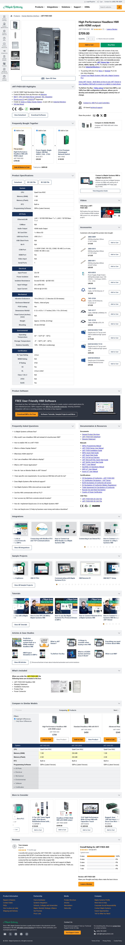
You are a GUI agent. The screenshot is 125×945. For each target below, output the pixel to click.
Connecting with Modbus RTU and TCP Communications (41, 540)
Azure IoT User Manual (90, 471)
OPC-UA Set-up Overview (91, 457)
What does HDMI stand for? (23, 454)
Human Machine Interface (30, 16)
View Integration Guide (100, 191)
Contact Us (107, 1)
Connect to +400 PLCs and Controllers (96, 103)
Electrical (19, 772)
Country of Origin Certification (92, 492)
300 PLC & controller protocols (56, 407)
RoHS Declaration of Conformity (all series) (96, 483)
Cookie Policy (118, 941)
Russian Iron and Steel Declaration (93, 490)
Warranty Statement (88, 439)
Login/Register (90, 1)
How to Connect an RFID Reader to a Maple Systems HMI (63, 541)
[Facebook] (98, 115)
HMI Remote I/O (85, 578)
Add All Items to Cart (21, 167)
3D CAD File (45, 182)
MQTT (16, 97)
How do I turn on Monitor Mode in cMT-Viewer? (30, 470)
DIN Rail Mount (19, 104)
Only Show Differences (24, 721)
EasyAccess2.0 (19, 100)
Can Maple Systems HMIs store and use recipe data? (32, 487)
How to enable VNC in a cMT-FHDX (26, 443)
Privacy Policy (107, 941)
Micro (101, 71)
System (17, 745)
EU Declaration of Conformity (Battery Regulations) (99, 485)
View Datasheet (20, 115)
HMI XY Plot (35, 578)
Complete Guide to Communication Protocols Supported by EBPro (16, 541)
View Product (93, 739)
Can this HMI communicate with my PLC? (28, 493)
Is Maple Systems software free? (25, 432)
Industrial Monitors (93, 67)
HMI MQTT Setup (109, 578)
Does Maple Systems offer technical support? (29, 481)
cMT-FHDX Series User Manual (93, 448)
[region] (66, 751)
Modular (107, 71)
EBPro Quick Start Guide (90, 453)
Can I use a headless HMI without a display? (29, 459)
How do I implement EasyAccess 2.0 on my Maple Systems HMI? (36, 504)
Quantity (82, 39)
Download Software (38, 115)
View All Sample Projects (23, 585)
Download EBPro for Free (26, 414)
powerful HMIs (102, 184)
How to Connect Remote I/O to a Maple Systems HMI (90, 617)
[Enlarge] (79, 678)
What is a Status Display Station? (25, 448)
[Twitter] (101, 115)
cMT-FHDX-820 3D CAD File (92, 501)
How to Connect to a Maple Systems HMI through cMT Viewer (113, 618)
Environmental (21, 779)
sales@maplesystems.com (105, 934)
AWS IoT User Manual (89, 469)
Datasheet (18, 182)
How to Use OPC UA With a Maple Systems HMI (40, 617)
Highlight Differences (23, 719)
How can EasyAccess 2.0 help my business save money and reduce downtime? (41, 509)
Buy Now (111, 45)
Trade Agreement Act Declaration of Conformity (98, 487)
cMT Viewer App (103, 62)
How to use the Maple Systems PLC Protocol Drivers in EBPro (66, 618)
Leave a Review (112, 29)
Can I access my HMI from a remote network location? (32, 498)
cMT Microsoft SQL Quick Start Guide (95, 460)
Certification (20, 787)
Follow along (98, 88)
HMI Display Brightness (14, 578)
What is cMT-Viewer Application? (25, 465)
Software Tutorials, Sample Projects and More (58, 414)
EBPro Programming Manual (91, 446)
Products (17, 16)
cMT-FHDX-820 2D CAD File (92, 499)
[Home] (11, 16)
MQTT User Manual (89, 464)
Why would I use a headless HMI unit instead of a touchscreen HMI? (37, 437)
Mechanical (20, 776)
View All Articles (20, 662)
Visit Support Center (72, 932)
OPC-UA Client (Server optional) (30, 97)
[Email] (94, 115)
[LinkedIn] (105, 115)
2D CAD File (31, 182)
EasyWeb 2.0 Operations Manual (93, 467)
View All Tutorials (20, 625)
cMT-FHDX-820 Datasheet (91, 437)
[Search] (119, 7)
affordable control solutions (25, 927)
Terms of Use (96, 941)
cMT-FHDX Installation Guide (92, 450)
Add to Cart (89, 45)
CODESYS (30, 100)
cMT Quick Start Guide (90, 455)
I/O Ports (18, 768)
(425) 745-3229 (101, 931)
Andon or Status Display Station (31, 102)
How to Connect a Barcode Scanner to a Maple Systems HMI (113, 541)
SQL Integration (47, 97)
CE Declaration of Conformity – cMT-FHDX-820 (98, 478)
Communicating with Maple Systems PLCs (65, 579)
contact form (116, 926)
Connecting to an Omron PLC (89, 539)
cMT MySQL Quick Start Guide (92, 462)
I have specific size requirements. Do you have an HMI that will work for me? (40, 476)
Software (19, 783)
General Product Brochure (91, 434)
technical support (96, 107)
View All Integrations (21, 548)
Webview (44, 94)
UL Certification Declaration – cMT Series (96, 480)
